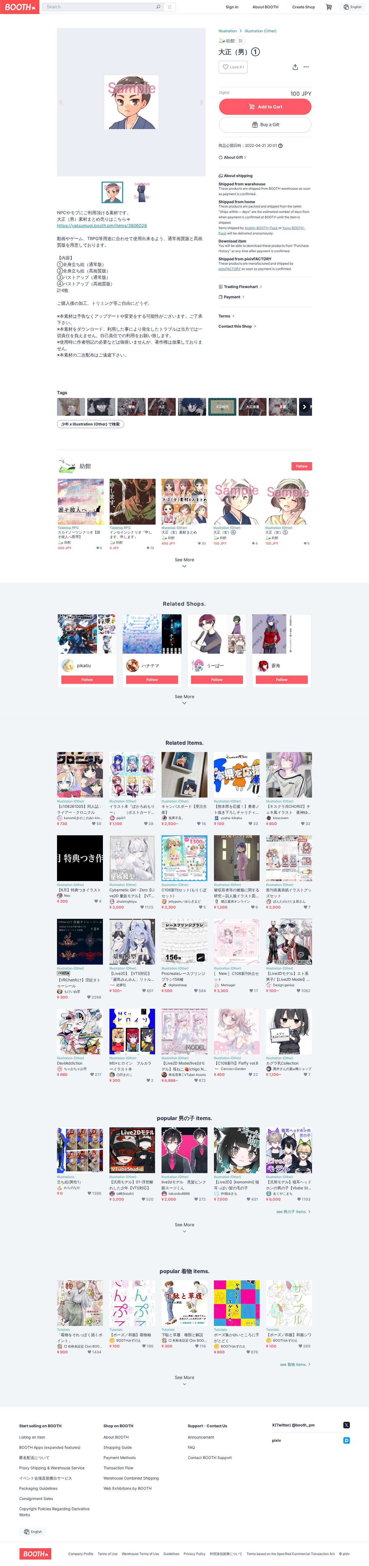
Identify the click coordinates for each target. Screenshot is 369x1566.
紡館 (85, 466)
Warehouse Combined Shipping (131, 1478)
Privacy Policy (195, 1553)
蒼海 (275, 665)
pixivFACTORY (230, 269)
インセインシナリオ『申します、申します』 (131, 534)
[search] (158, 7)
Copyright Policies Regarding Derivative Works (54, 1511)
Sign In (232, 7)
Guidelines (171, 1553)
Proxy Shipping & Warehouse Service (52, 1467)
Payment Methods (119, 1457)
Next (201, 102)
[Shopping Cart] (329, 7)
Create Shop (303, 7)
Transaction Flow (118, 1467)
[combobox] (103, 7)
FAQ (191, 1447)
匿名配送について (34, 1457)
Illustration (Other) (261, 31)
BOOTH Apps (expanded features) (49, 1447)
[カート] (240, 41)
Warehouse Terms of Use (140, 1553)
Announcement (201, 1437)
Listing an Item (32, 1437)
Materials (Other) (174, 527)
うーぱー (215, 665)
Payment (232, 297)
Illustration (228, 31)
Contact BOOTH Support (210, 1457)
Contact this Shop (235, 326)
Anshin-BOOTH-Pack (261, 228)
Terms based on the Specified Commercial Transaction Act (291, 1553)
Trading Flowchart (241, 286)
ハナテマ (150, 665)
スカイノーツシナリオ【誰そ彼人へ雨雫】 (79, 534)
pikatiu (84, 665)
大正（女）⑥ (224, 532)
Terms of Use (108, 1553)
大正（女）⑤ (276, 532)
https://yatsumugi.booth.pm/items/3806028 (102, 225)
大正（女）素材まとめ (179, 532)
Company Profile (80, 1553)
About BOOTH (265, 7)
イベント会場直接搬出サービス (45, 1478)
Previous (61, 102)
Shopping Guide (117, 1447)
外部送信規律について (226, 1553)
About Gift (233, 157)
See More (184, 696)
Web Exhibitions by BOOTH (127, 1488)
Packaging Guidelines (38, 1488)
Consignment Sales (36, 1498)
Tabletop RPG (68, 527)
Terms (224, 316)
